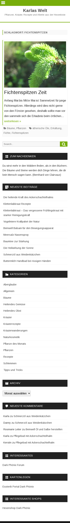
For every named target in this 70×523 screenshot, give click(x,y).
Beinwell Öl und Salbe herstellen (44, 429)
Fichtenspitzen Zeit (25, 92)
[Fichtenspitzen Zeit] (35, 65)
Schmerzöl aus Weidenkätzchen (21, 254)
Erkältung (56, 128)
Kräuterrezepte (12, 324)
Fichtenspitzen (20, 132)
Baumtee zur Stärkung (16, 241)
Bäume (11, 128)
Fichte (7, 132)
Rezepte (8, 356)
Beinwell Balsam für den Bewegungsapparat (28, 228)
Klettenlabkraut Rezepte (17, 203)
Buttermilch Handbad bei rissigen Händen (27, 261)
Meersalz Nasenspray (16, 234)
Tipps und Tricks (13, 370)
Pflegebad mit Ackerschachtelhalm (33, 436)
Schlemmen (10, 363)
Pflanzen (21, 128)
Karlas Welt (35, 10)
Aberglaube (10, 284)
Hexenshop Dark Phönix (16, 508)
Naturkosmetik (11, 337)
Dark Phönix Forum (13, 465)
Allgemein (8, 291)
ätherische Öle (40, 128)
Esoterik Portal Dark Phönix (18, 486)
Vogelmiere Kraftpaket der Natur (21, 221)
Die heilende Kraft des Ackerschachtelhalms (28, 197)
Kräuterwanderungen (15, 330)
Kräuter (7, 317)
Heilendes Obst (12, 310)
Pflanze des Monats (14, 343)
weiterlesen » (12, 121)
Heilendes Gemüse (14, 304)
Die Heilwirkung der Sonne (18, 248)
